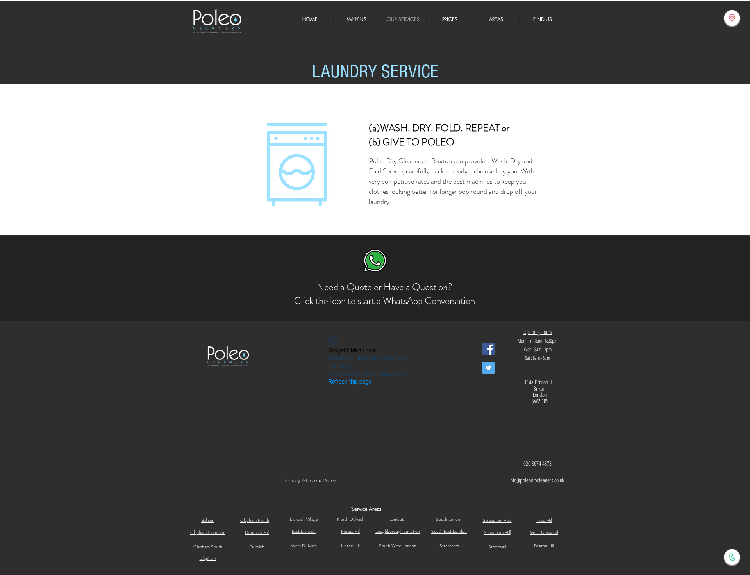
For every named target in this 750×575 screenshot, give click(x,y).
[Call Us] (732, 557)
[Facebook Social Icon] (488, 349)
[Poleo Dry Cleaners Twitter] (488, 368)
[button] (496, 19)
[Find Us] (732, 18)
